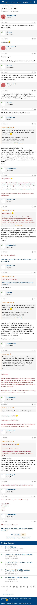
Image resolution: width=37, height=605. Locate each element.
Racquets (15, 556)
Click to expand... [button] (18, 143)
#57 (35, 124)
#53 (35, 54)
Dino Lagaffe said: (7, 128)
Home (3, 600)
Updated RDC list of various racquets (18, 555)
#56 (35, 109)
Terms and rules (13, 598)
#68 (35, 521)
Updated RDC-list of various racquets (18, 562)
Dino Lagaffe (6, 11)
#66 (35, 482)
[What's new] (31, 2)
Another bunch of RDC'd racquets (17, 570)
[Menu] (2, 2)
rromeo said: (5, 354)
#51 (35, 22)
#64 (35, 404)
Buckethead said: (7, 408)
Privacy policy (23, 598)
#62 (35, 299)
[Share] (32, 22)
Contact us (4, 598)
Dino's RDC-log (10, 547)
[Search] (35, 2)
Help (29, 598)
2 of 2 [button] (23, 534)
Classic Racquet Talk (18, 549)
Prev (18, 534)
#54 (35, 72)
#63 (35, 350)
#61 (35, 272)
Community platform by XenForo (16, 603)
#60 (35, 252)
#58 (35, 175)
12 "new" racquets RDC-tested (16, 578)
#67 (35, 496)
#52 (35, 39)
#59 (35, 206)
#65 (35, 438)
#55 (35, 91)
